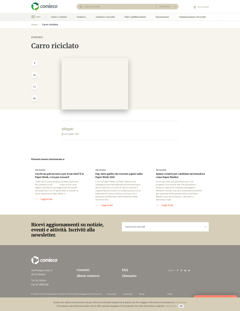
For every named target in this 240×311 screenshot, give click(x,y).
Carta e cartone (59, 17)
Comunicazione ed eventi (192, 17)
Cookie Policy (180, 302)
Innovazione (162, 17)
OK (181, 306)
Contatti (83, 270)
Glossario (129, 276)
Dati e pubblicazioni (135, 17)
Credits (169, 294)
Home (34, 24)
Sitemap (141, 294)
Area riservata (203, 7)
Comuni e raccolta (105, 17)
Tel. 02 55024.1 (39, 280)
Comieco (81, 17)
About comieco (88, 276)
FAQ (125, 270)
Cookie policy (127, 294)
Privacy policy (111, 294)
